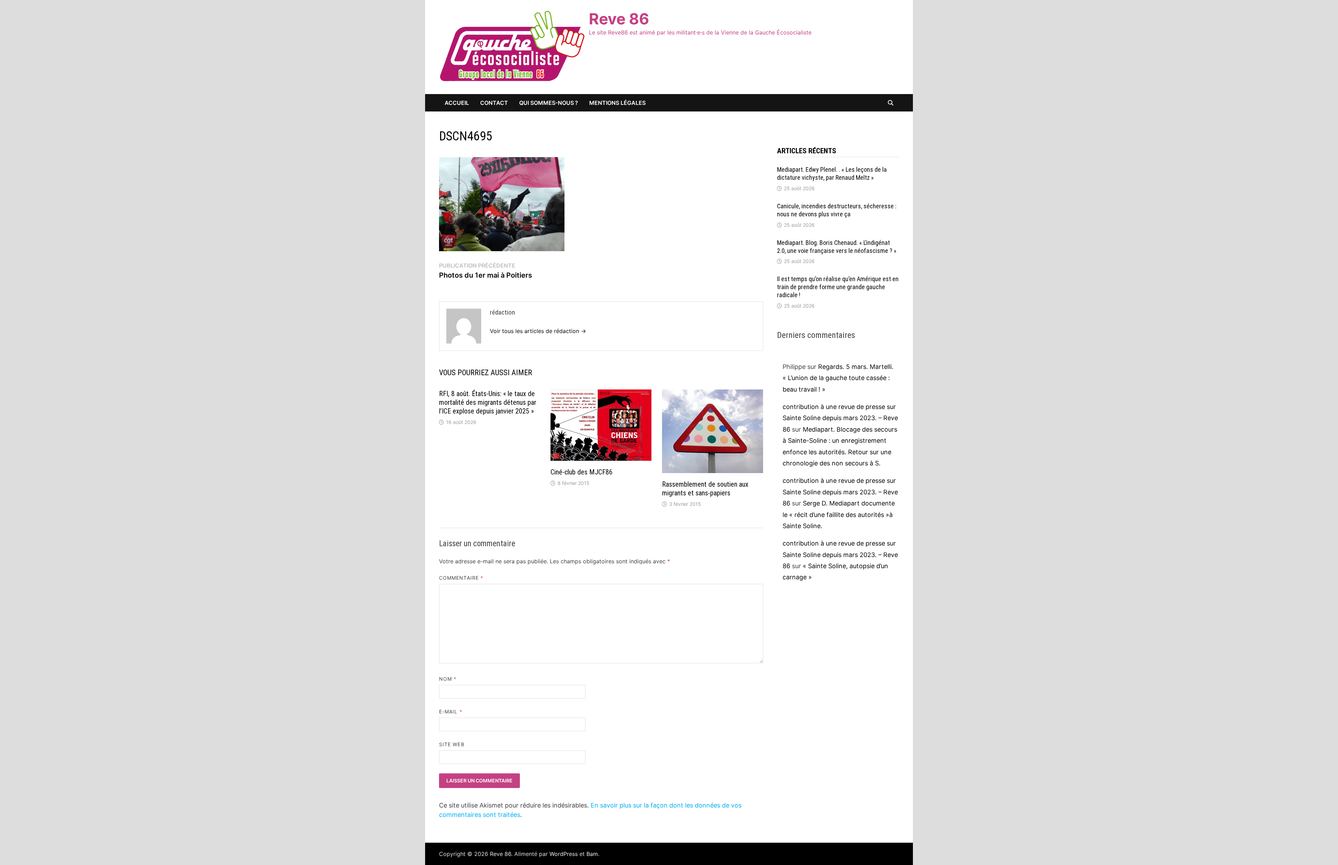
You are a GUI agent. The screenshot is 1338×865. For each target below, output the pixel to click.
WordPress (563, 853)
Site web (451, 744)
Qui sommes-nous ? (548, 102)
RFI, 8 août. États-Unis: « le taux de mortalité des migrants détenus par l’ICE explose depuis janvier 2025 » (487, 402)
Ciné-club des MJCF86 (582, 472)
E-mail (450, 712)
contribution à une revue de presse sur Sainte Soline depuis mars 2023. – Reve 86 (840, 418)
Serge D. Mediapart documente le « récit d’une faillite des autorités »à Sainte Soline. (839, 515)
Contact (494, 102)
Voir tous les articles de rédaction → (538, 330)
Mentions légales (617, 102)
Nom (447, 679)
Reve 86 (619, 18)
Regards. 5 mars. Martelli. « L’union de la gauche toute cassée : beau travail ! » (838, 378)
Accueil (457, 102)
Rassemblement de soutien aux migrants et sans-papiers (705, 488)
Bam (592, 853)
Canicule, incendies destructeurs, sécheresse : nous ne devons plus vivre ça (837, 210)
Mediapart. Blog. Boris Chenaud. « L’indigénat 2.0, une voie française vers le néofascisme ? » (837, 246)
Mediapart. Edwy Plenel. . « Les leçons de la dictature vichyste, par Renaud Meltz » (832, 173)
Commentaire (461, 578)
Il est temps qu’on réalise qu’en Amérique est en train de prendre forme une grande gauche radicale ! (838, 287)
